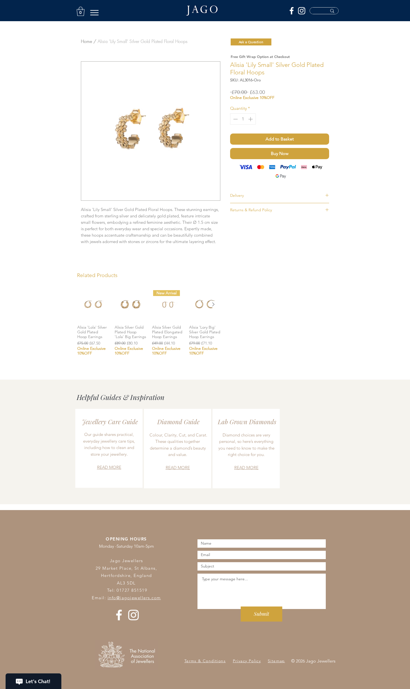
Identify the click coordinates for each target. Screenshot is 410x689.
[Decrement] (235, 119)
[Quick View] (93, 305)
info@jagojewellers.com (134, 597)
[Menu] (94, 12)
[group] (149, 324)
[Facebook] (291, 11)
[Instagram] (302, 11)
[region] (109, 448)
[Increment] (251, 119)
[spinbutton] (243, 119)
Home (86, 41)
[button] (81, 11)
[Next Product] (213, 304)
